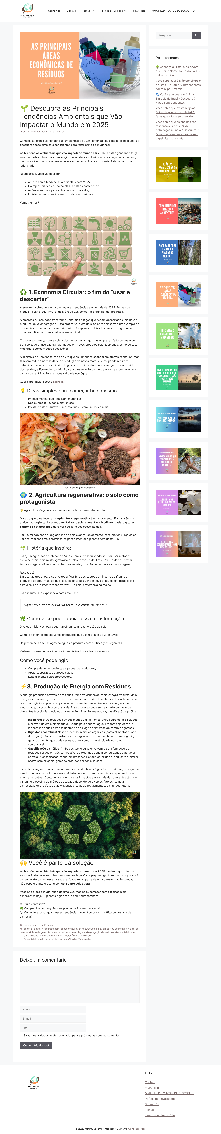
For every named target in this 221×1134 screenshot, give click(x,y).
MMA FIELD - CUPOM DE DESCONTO (169, 1093)
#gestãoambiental (91, 928)
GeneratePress (137, 1128)
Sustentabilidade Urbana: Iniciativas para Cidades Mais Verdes (57, 939)
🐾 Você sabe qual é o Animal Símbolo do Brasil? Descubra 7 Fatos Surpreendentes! (176, 98)
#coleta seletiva (32, 928)
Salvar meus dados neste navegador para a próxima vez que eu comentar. (71, 1035)
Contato (71, 10)
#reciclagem (78, 932)
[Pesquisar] (196, 35)
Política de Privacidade (160, 1098)
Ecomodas (59, 381)
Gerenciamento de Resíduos (39, 925)
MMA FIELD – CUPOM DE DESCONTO (173, 10)
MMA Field (139, 10)
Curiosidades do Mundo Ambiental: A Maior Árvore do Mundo (57, 935)
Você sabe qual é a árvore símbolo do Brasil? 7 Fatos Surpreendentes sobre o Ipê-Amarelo (178, 85)
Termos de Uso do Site (113, 10)
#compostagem (50, 928)
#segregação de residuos (100, 932)
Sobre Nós (54, 10)
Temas (86, 10)
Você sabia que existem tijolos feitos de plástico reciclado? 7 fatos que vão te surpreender (175, 112)
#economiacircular (70, 928)
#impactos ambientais (115, 928)
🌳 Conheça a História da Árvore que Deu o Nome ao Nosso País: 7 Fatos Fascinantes (178, 71)
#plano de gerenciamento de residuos (49, 932)
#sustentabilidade (125, 932)
